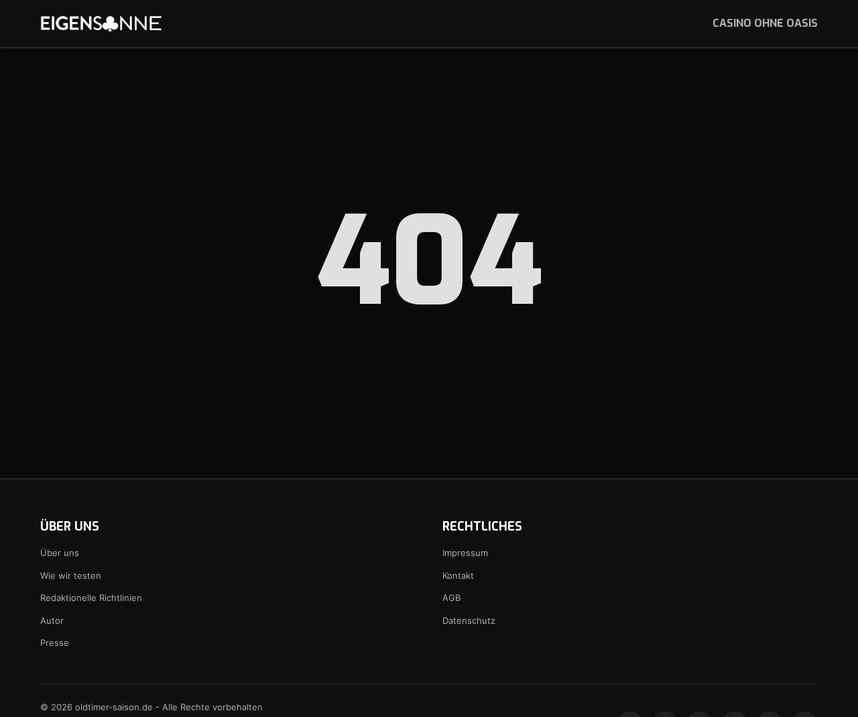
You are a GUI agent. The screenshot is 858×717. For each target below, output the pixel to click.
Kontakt (458, 575)
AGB (451, 597)
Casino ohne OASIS (765, 23)
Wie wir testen (70, 575)
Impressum (465, 552)
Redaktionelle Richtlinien (91, 597)
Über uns (59, 552)
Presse (54, 642)
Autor (52, 620)
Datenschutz (468, 620)
